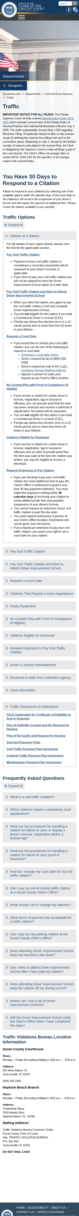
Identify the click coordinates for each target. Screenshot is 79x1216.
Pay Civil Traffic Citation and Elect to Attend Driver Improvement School (36, 566)
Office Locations (50, 1212)
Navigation (15, 85)
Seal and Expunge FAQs (23, 742)
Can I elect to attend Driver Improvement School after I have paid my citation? (40, 969)
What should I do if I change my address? (40, 905)
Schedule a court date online (39, 354)
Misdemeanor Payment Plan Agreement (33, 762)
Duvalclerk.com (12, 93)
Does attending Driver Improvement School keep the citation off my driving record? (41, 986)
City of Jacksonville (9, 9)
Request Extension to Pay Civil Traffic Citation (37, 650)
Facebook (69, 10)
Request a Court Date (26, 581)
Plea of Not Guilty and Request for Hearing (35, 735)
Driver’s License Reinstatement (33, 665)
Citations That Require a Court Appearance (41, 593)
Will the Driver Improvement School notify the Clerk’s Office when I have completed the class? (40, 1021)
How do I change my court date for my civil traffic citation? (41, 874)
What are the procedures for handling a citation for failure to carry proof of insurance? (38, 855)
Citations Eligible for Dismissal (32, 635)
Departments (32, 93)
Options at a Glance (24, 236)
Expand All (15, 225)
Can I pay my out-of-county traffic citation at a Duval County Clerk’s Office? (40, 890)
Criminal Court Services (59, 93)
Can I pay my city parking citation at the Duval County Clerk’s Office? (39, 936)
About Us (58, 1207)
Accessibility (38, 1207)
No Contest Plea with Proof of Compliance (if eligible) (41, 621)
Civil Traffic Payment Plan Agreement (32, 749)
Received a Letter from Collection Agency (40, 677)
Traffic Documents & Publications (34, 707)
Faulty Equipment (23, 606)
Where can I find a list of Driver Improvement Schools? (32, 1003)
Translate (76, 10)
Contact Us (25, 1212)
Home (20, 1207)
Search (75, 3)
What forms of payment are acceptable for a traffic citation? (41, 920)
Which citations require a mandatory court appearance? (40, 811)
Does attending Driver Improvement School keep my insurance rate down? (41, 953)
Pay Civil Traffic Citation (27, 551)
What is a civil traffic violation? (32, 797)
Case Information (22, 690)
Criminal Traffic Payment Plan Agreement (34, 755)
